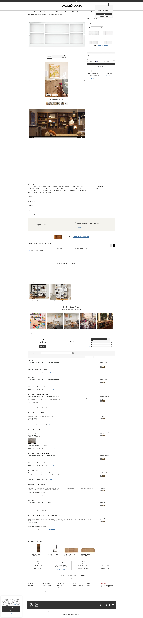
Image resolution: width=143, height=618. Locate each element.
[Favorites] (111, 5)
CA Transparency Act (76, 594)
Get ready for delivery (60, 569)
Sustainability (75, 9)
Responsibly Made (42, 224)
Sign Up (83, 575)
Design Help (62, 9)
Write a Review (42, 346)
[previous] (111, 245)
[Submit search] (40, 4)
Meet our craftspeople (82, 569)
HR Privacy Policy (56, 611)
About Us (88, 585)
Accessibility (94, 611)
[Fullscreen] (84, 137)
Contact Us (30, 587)
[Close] (112, 7)
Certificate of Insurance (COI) (48, 593)
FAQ (43, 594)
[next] (114, 245)
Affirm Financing (75, 587)
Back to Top (40, 533)
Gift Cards (81, 9)
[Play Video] (30, 137)
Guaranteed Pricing (46, 587)
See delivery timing (97, 57)
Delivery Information (46, 591)
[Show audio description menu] (81, 137)
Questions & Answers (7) (35, 215)
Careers (88, 587)
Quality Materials (60, 591)
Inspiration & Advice (61, 587)
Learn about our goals (105, 569)
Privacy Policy (48, 611)
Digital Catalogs (75, 589)
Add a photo (71, 311)
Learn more (108, 75)
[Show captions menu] (79, 137)
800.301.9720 (30, 585)
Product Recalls (75, 593)
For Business (68, 9)
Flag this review (52, 372)
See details (93, 78)
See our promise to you (38, 569)
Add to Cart (100, 64)
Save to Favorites (101, 66)
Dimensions (31, 201)
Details (30, 196)
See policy (79, 227)
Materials (30, 206)
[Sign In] (108, 4)
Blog (58, 594)
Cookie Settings (11, 613)
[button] (32, 441)
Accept (11, 607)
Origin (30, 210)
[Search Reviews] (73, 353)
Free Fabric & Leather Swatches (63, 589)
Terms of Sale (83, 611)
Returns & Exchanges (47, 585)
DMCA (89, 611)
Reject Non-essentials (11, 610)
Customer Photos (60, 593)
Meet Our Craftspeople (91, 589)
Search (28, 4)
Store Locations (31, 589)
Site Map (73, 596)
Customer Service (46, 589)
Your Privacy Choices (68, 611)
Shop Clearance (104, 588)
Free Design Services (32, 591)
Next (114, 533)
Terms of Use (76, 611)
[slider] (55, 137)
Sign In (104, 14)
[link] (41, 262)
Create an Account (104, 16)
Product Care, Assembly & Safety (78, 585)
